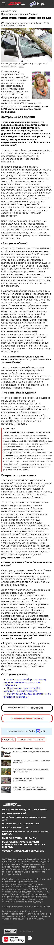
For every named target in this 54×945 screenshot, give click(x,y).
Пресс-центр (40, 809)
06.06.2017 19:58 (8, 11)
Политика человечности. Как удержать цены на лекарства (22, 689)
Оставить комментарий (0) (27, 718)
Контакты (30, 838)
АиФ (21, 66)
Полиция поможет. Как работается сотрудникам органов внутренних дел (29, 788)
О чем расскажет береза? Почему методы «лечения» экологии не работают (25, 682)
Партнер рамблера (26, 931)
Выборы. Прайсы (12, 838)
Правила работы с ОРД (15, 827)
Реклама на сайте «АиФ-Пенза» (20, 823)
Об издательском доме (16, 809)
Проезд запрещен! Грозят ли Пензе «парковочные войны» (28, 779)
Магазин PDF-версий (14, 813)
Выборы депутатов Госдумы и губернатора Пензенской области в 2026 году (23, 844)
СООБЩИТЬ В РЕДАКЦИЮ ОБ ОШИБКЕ (23, 851)
